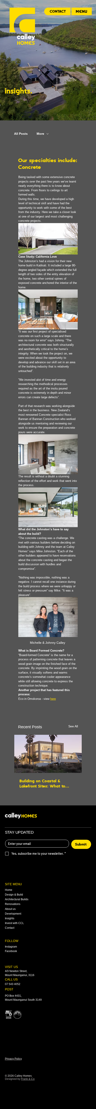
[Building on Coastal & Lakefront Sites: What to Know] (48, 754)
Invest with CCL (14, 923)
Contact (9, 927)
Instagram (11, 946)
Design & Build (14, 894)
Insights (9, 918)
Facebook (11, 951)
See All (73, 726)
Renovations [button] (12, 904)
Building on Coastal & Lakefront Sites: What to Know (42, 783)
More (40, 133)
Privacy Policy (13, 1058)
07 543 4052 (12, 984)
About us (10, 909)
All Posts (21, 133)
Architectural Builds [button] (16, 899)
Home (8, 890)
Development (13, 913)
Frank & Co (28, 1079)
